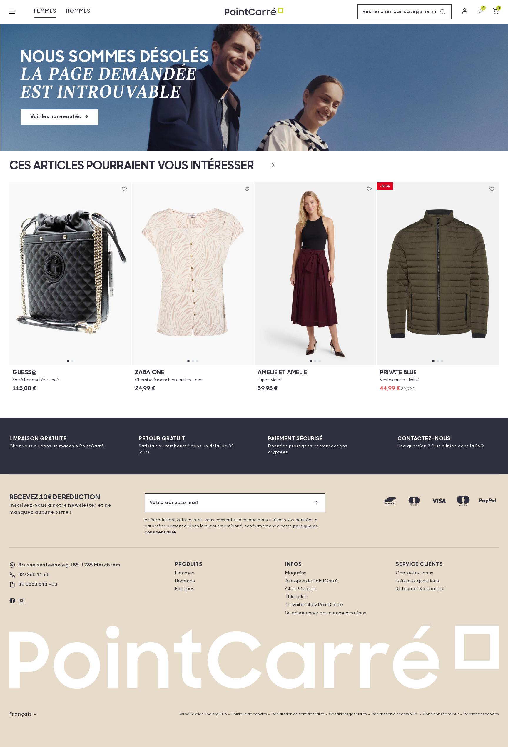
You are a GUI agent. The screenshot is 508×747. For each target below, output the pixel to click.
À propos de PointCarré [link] (311, 581)
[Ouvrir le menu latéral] (12, 11)
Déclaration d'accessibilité (394, 714)
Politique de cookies (249, 714)
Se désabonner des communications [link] (325, 613)
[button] (263, 165)
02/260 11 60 (34, 575)
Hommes (78, 11)
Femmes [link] (184, 573)
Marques (184, 589)
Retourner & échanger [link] (420, 589)
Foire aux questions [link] (417, 581)
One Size (70, 365)
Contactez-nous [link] (414, 573)
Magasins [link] (295, 573)
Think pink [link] (296, 597)
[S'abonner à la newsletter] (316, 503)
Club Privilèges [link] (301, 589)
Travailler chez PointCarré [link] (314, 605)
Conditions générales (348, 714)
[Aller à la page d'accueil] (254, 12)
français (20, 714)
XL (315, 365)
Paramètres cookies (481, 714)
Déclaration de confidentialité (297, 714)
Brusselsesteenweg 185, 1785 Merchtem (69, 565)
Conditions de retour (441, 714)
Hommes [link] (185, 581)
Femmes (45, 11)
